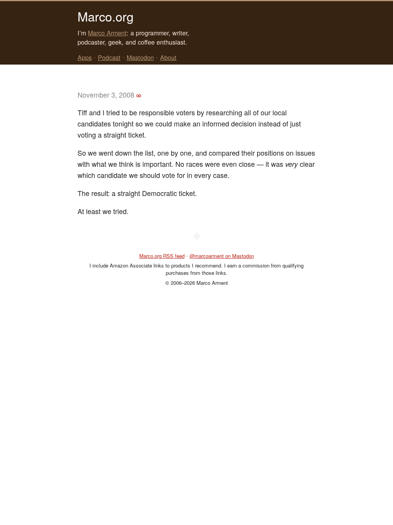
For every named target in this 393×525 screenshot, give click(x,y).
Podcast (109, 57)
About (168, 57)
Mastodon (140, 57)
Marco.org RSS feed (162, 255)
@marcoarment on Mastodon (222, 255)
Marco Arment (107, 32)
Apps (85, 57)
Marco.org (106, 16)
